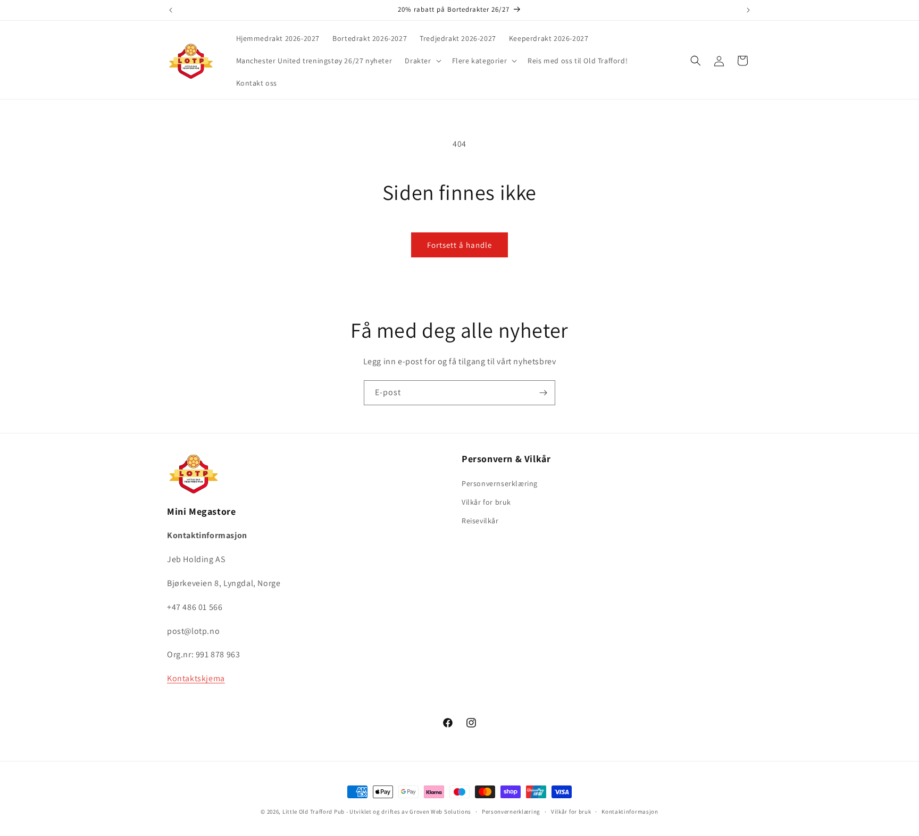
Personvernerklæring (511, 811)
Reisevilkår (480, 520)
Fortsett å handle (459, 245)
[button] (421, 60)
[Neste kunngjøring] (748, 10)
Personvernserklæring (500, 483)
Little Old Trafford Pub (313, 811)
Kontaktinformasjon (629, 811)
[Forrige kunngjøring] (170, 10)
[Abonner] (543, 392)
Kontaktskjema (196, 678)
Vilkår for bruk (486, 502)
